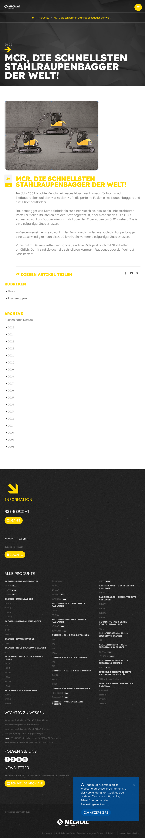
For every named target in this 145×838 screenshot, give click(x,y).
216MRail (103, 703)
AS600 (8, 694)
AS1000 (55, 585)
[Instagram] (25, 759)
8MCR (7, 630)
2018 (11, 376)
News (11, 291)
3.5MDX (55, 675)
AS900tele (57, 581)
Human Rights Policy (129, 833)
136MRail (103, 694)
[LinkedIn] (13, 759)
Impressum (47, 833)
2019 (11, 369)
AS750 (8, 699)
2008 (11, 446)
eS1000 (58, 594)
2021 (11, 355)
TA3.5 (54, 653)
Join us (109, 833)
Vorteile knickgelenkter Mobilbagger (22, 724)
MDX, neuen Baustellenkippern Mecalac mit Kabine (29, 742)
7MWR (8, 603)
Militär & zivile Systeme (110, 679)
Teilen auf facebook (126, 273)
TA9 (53, 666)
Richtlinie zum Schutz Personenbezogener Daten (79, 833)
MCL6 (7, 677)
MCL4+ (8, 672)
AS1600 (55, 590)
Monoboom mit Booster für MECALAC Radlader (27, 729)
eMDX (104, 581)
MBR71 (102, 629)
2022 (11, 348)
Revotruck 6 (60, 692)
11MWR (8, 612)
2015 (11, 397)
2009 (11, 439)
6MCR (7, 625)
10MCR (8, 634)
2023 (11, 341)
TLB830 (102, 592)
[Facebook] (7, 759)
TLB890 (102, 613)
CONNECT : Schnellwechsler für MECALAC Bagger (31, 738)
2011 (10, 425)
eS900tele (59, 599)
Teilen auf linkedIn (131, 273)
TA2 (53, 644)
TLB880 (102, 608)
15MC (7, 643)
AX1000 (55, 614)
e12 (6, 652)
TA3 (53, 648)
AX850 (55, 610)
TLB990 (102, 617)
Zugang (13, 520)
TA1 (53, 639)
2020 (11, 362)
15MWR (8, 616)
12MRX (10, 594)
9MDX (54, 684)
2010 (11, 432)
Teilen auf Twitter (137, 273)
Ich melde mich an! (26, 783)
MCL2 (7, 663)
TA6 (53, 661)
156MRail (103, 699)
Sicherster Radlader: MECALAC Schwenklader (26, 720)
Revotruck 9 (60, 697)
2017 (11, 383)
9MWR (8, 607)
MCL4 (7, 668)
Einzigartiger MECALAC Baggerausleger (24, 733)
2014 (11, 404)
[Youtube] (19, 759)
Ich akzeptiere (96, 812)
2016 (11, 390)
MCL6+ (8, 681)
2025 (11, 327)
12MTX (10, 590)
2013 (11, 411)
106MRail (103, 690)
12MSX (10, 585)
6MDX (54, 679)
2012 (11, 418)
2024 (11, 334)
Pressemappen (17, 298)
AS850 (8, 703)
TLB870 (102, 604)
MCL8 (7, 685)
